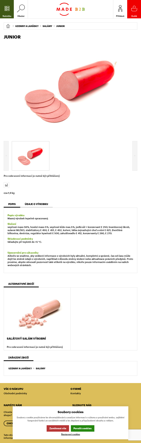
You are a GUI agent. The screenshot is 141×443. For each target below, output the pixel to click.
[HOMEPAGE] (8, 26)
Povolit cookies (82, 428)
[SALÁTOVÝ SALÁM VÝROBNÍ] (37, 312)
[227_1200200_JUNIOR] (70, 89)
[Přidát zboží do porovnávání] (6, 185)
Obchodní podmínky (15, 393)
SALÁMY (40, 368)
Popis (12, 204)
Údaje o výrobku (36, 204)
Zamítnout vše (57, 428)
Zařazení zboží (18, 357)
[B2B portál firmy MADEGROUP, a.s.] (70, 9)
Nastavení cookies (70, 434)
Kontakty (75, 393)
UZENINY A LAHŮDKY (20, 368)
